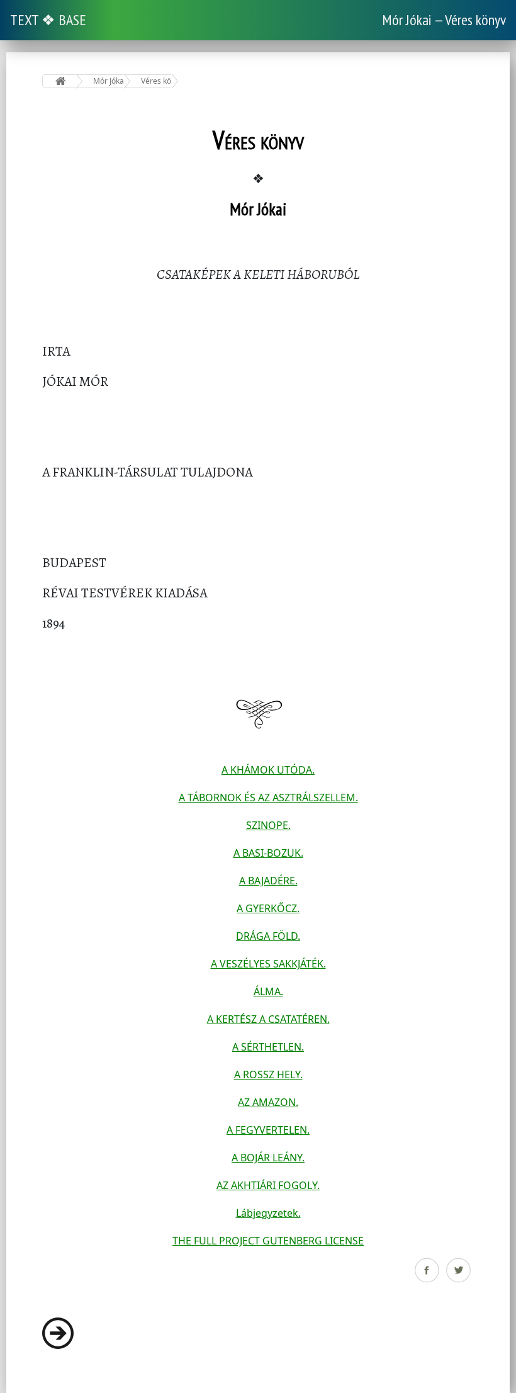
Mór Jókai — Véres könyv (444, 20)
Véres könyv (156, 81)
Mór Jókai (108, 81)
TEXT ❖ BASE (48, 20)
